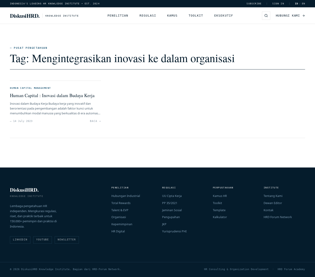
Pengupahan (171, 217)
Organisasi (118, 217)
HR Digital (118, 231)
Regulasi (148, 15)
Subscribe (254, 3)
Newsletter (67, 239)
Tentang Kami (273, 196)
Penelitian (117, 15)
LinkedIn (20, 239)
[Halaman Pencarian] (266, 16)
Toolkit (196, 15)
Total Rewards (121, 203)
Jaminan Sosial (172, 210)
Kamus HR (220, 196)
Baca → (95, 121)
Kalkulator (220, 217)
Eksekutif (223, 15)
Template (219, 210)
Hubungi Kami (288, 15)
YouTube (42, 239)
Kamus (172, 15)
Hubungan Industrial (125, 196)
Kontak (268, 210)
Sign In (278, 3)
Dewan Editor (273, 203)
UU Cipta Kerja (172, 196)
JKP (164, 224)
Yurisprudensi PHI (174, 231)
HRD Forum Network (278, 217)
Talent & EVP (119, 210)
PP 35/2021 (169, 203)
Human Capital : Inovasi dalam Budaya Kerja (52, 95)
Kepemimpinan (121, 224)
